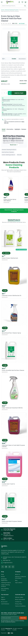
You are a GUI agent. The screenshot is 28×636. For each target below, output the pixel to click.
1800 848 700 (6, 115)
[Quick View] (11, 191)
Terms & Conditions (20, 606)
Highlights (17, 129)
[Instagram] (6, 566)
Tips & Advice (18, 582)
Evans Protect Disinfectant (10, 258)
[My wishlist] (22, 2)
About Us (17, 574)
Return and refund (20, 599)
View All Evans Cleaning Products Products (14, 210)
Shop (2, 574)
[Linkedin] (12, 566)
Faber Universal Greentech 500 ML (12, 408)
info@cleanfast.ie (7, 562)
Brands (3, 576)
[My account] (19, 2)
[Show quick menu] (25, 634)
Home (2, 10)
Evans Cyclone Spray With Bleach (10, 200)
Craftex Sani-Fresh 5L (8, 484)
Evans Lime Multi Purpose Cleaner (12, 521)
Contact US (18, 601)
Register (3, 599)
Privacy (3, 630)
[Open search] (25, 5)
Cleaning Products (6, 582)
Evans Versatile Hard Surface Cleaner (13, 370)
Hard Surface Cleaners (8, 152)
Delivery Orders (19, 597)
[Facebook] (2, 566)
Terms (8, 630)
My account (4, 601)
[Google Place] (9, 566)
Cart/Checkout (5, 604)
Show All (19, 154)
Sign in (3, 597)
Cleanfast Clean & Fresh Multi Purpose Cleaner (13, 446)
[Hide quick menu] (26, 631)
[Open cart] (25, 2)
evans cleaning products (8, 154)
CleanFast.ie (8, 628)
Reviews (23, 129)
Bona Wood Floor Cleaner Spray (11, 333)
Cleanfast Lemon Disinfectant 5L (11, 295)
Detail (3, 129)
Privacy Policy (18, 604)
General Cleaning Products (11, 10)
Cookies (14, 630)
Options (7, 253)
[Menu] (2, 2)
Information (9, 129)
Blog (16, 580)
